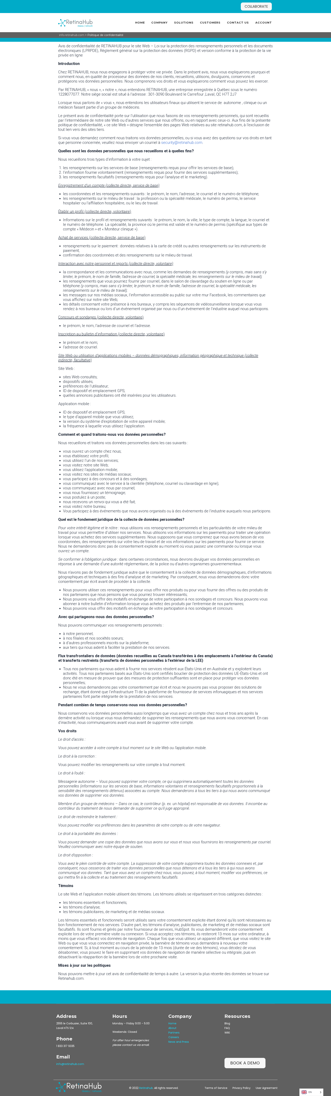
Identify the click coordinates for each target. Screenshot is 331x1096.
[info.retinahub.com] (75, 22)
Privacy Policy (242, 1088)
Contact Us (238, 22)
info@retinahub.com (70, 1064)
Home (140, 22)
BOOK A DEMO (245, 1063)
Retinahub (146, 1088)
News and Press (178, 1042)
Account (263, 22)
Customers (210, 22)
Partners (173, 1033)
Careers (173, 1037)
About (172, 1028)
